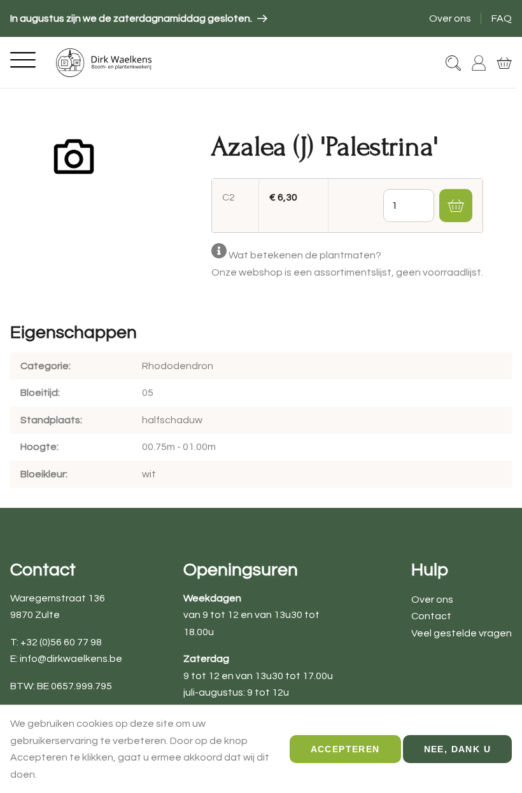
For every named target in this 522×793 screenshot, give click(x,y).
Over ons (450, 18)
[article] (138, 18)
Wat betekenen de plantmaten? (305, 255)
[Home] (104, 62)
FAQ (501, 18)
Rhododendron (177, 366)
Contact (431, 616)
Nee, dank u (457, 749)
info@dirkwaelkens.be (71, 659)
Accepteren (345, 749)
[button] (455, 205)
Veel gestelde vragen (461, 633)
